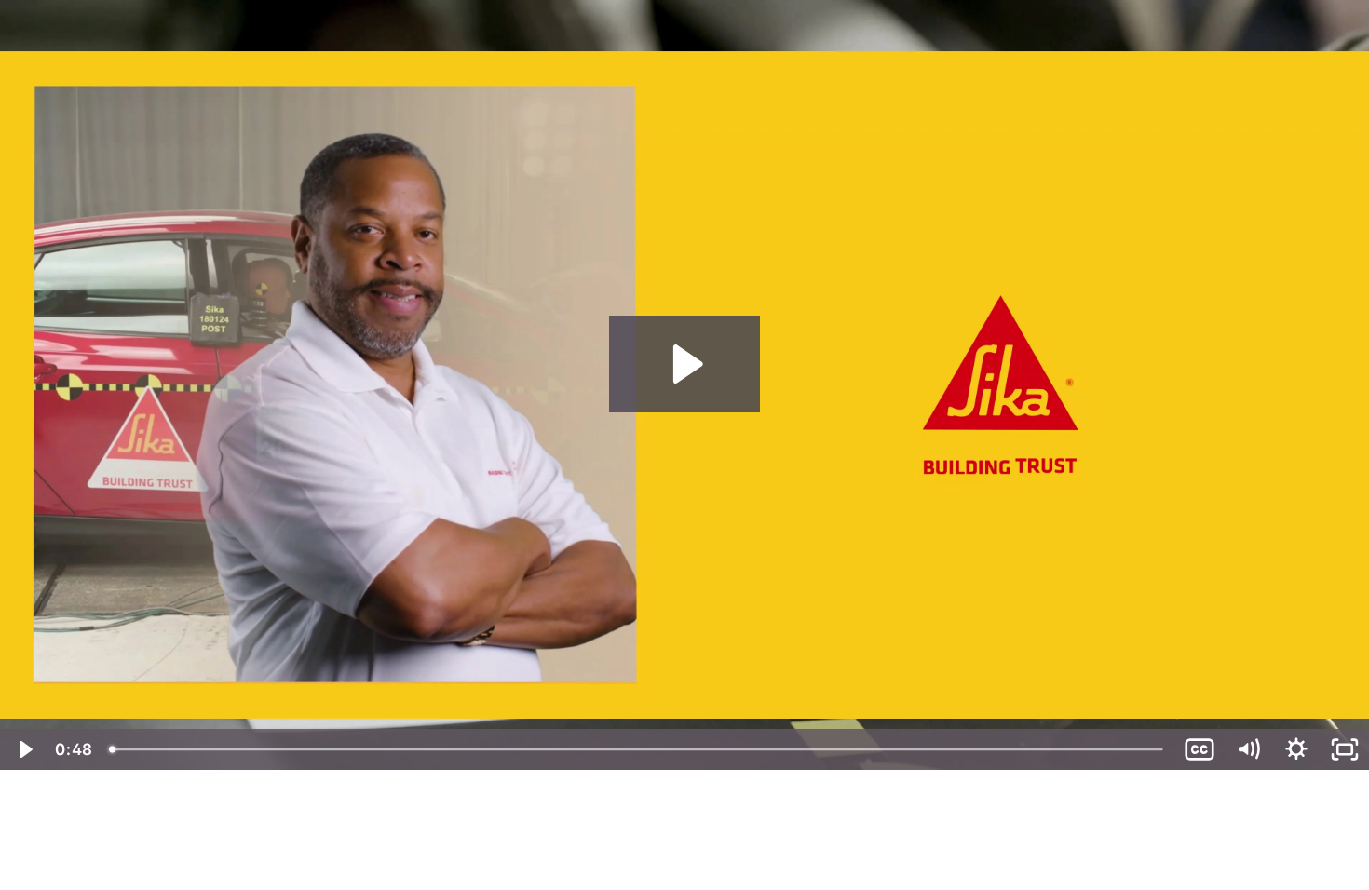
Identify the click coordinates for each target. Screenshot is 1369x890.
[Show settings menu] (1296, 749)
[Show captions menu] (1199, 749)
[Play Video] (24, 749)
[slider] (637, 749)
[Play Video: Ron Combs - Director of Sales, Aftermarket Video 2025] (685, 364)
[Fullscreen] (1345, 749)
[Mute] (1248, 749)
